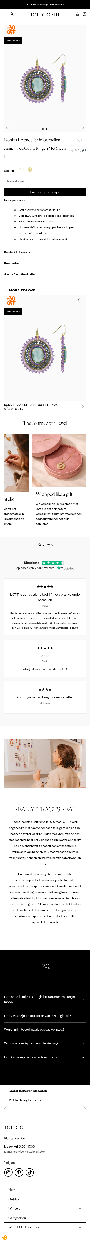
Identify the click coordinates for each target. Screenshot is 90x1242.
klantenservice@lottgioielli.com (24, 1151)
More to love (22, 291)
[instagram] (9, 1173)
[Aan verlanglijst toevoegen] (80, 300)
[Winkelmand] (85, 14)
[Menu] (5, 14)
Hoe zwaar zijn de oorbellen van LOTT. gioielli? (37, 1015)
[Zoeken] (12, 14)
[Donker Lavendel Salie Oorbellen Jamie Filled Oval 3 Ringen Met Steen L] (45, 348)
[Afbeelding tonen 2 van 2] (47, 129)
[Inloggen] (78, 14)
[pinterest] (20, 1173)
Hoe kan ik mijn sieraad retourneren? (30, 1057)
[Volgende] (83, 128)
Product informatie (17, 252)
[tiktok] (31, 1173)
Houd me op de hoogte (45, 192)
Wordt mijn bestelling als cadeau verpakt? (34, 1029)
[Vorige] (7, 128)
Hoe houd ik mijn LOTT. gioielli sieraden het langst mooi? (39, 999)
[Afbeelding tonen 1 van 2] (43, 129)
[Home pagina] (45, 14)
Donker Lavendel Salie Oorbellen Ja (31, 405)
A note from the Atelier (20, 274)
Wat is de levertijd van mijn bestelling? (31, 1043)
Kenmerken (12, 263)
